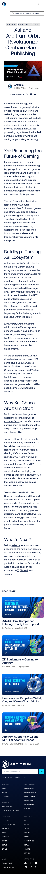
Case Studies (25, 25)
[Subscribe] (41, 771)
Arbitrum (12, 25)
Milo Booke (22, 744)
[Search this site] (39, 4)
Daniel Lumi (10, 667)
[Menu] (43, 4)
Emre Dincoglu (11, 744)
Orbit (36, 25)
